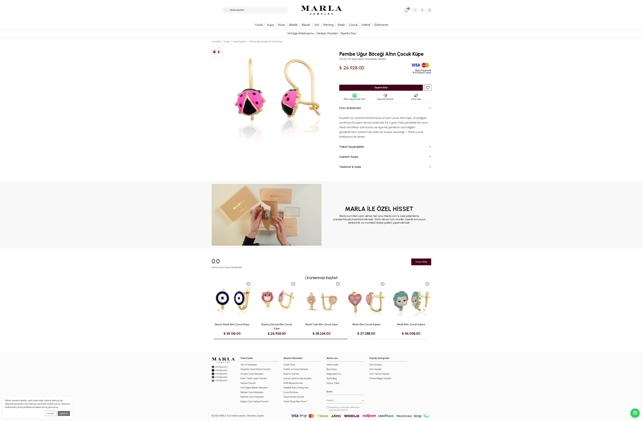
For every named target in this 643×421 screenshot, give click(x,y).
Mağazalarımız (334, 374)
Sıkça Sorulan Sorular (293, 397)
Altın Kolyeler (375, 364)
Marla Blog (332, 378)
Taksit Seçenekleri (351, 147)
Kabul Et (64, 413)
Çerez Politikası (290, 392)
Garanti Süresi (348, 157)
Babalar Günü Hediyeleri (251, 392)
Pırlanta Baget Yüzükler (380, 378)
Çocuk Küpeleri (239, 41)
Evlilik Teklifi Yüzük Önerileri (253, 378)
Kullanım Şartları (291, 374)
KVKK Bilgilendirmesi (293, 383)
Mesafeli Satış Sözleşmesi (295, 387)
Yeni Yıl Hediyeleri (248, 364)
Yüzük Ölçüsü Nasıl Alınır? (295, 401)
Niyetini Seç (348, 33)
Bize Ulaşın (332, 369)
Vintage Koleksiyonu (300, 33)
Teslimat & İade (350, 167)
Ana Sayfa (216, 41)
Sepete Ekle (381, 87)
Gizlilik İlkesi (289, 364)
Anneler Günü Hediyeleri (252, 374)
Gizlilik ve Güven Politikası (295, 369)
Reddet (50, 413)
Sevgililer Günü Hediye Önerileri (255, 369)
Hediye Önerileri (327, 33)
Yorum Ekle (421, 261)
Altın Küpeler (375, 369)
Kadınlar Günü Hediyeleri (252, 397)
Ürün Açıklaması (350, 108)
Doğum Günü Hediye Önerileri (254, 401)
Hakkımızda (332, 364)
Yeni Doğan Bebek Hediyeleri (254, 387)
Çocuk (226, 41)
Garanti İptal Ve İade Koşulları (297, 378)
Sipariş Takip (333, 383)
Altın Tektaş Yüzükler (379, 374)
